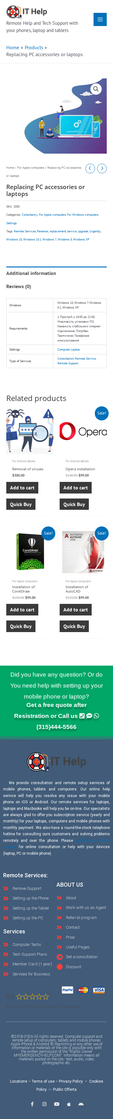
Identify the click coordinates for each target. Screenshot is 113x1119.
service (72, 231)
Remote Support (67, 363)
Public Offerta (65, 1089)
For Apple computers (30, 168)
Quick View (30, 449)
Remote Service (85, 358)
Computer (63, 349)
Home (10, 168)
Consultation (65, 358)
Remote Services (25, 231)
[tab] (56, 273)
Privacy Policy (71, 1081)
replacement (58, 231)
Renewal (42, 231)
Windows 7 (49, 239)
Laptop (75, 349)
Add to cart (22, 487)
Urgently (95, 231)
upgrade (83, 231)
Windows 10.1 (32, 239)
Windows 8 (65, 239)
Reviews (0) (18, 286)
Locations (18, 1081)
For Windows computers (82, 215)
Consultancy (30, 215)
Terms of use (43, 1081)
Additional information (31, 273)
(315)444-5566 (56, 727)
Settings (11, 223)
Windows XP (81, 239)
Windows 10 (14, 239)
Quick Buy (21, 504)
